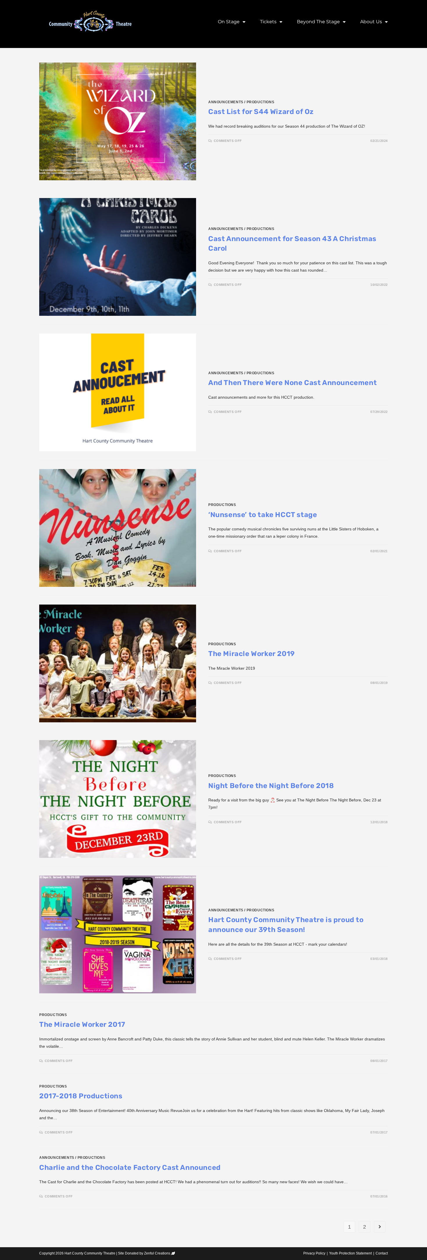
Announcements (225, 102)
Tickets (268, 21)
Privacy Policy (314, 1253)
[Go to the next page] (379, 1227)
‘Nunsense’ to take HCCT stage (262, 515)
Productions (260, 102)
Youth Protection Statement (350, 1253)
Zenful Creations (157, 1253)
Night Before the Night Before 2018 (271, 786)
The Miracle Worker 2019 (251, 654)
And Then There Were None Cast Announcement (292, 383)
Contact (382, 1253)
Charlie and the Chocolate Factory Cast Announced (130, 1167)
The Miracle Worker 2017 (82, 1024)
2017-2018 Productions (81, 1096)
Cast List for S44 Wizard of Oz (261, 112)
